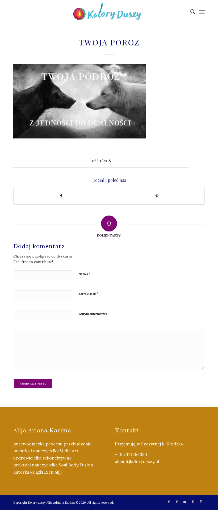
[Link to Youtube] (185, 502)
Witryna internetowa (92, 314)
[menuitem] (190, 12)
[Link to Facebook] (169, 502)
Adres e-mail (88, 294)
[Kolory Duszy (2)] (109, 12)
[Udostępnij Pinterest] (156, 196)
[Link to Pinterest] (193, 502)
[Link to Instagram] (201, 502)
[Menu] (202, 12)
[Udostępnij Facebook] (61, 196)
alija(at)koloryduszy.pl (137, 461)
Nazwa (84, 274)
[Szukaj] (190, 12)
